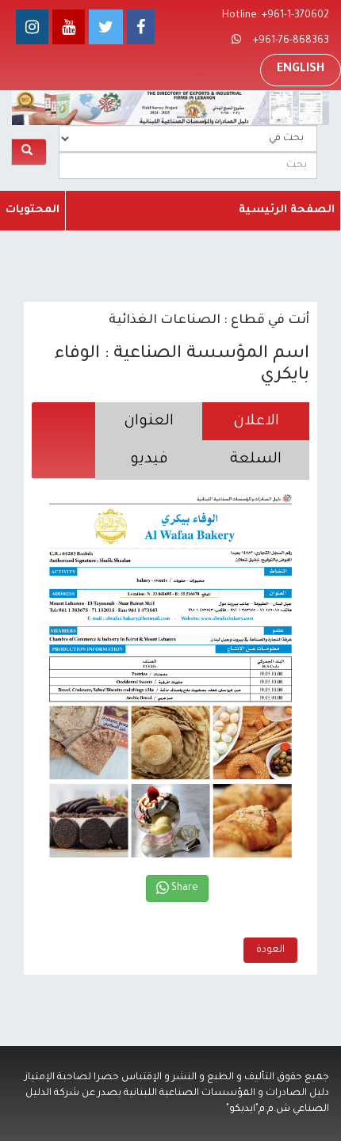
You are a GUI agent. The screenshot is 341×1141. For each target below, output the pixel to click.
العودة (270, 950)
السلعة (256, 459)
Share (183, 888)
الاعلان (256, 421)
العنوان (149, 421)
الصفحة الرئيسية (287, 210)
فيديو (149, 459)
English (300, 69)
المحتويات (32, 210)
